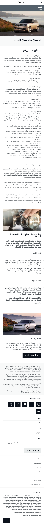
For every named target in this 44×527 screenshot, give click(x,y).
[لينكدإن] (38, 411)
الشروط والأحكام (37, 463)
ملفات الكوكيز (37, 476)
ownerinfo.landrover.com (32, 158)
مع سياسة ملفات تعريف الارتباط (20, 509)
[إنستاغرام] (38, 404)
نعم (6, 521)
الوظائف (39, 459)
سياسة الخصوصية (36, 472)
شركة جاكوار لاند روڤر (35, 485)
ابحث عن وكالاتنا (32, 450)
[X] (11, 404)
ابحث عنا (39, 467)
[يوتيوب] (24, 404)
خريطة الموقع (37, 480)
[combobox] (22, 423)
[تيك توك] (31, 404)
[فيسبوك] (18, 404)
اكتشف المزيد (30, 355)
